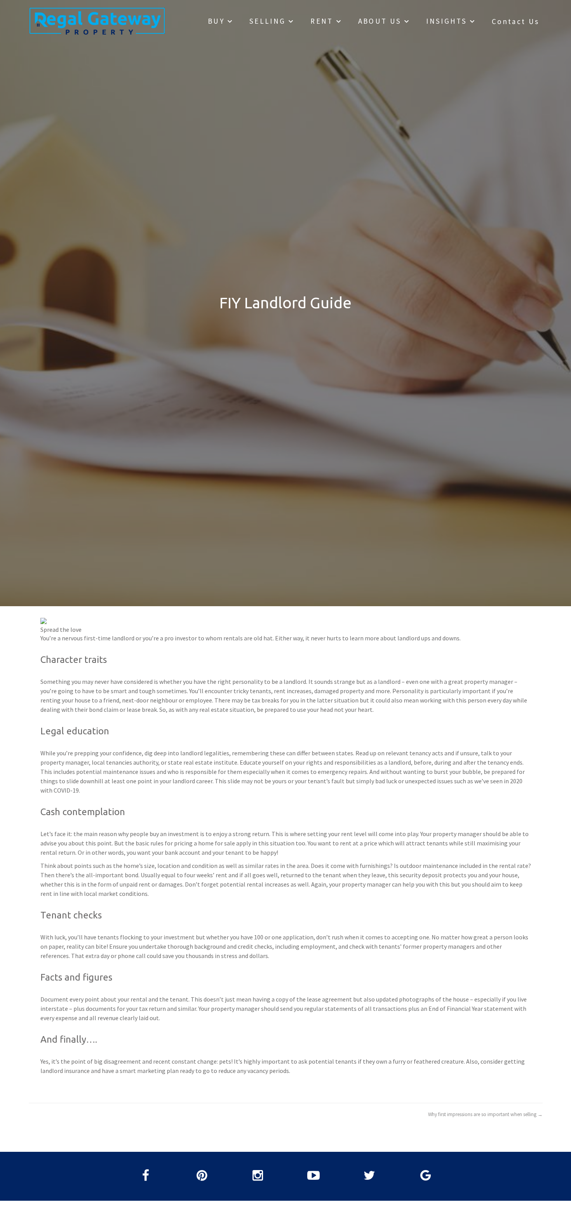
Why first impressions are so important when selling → (485, 1114)
